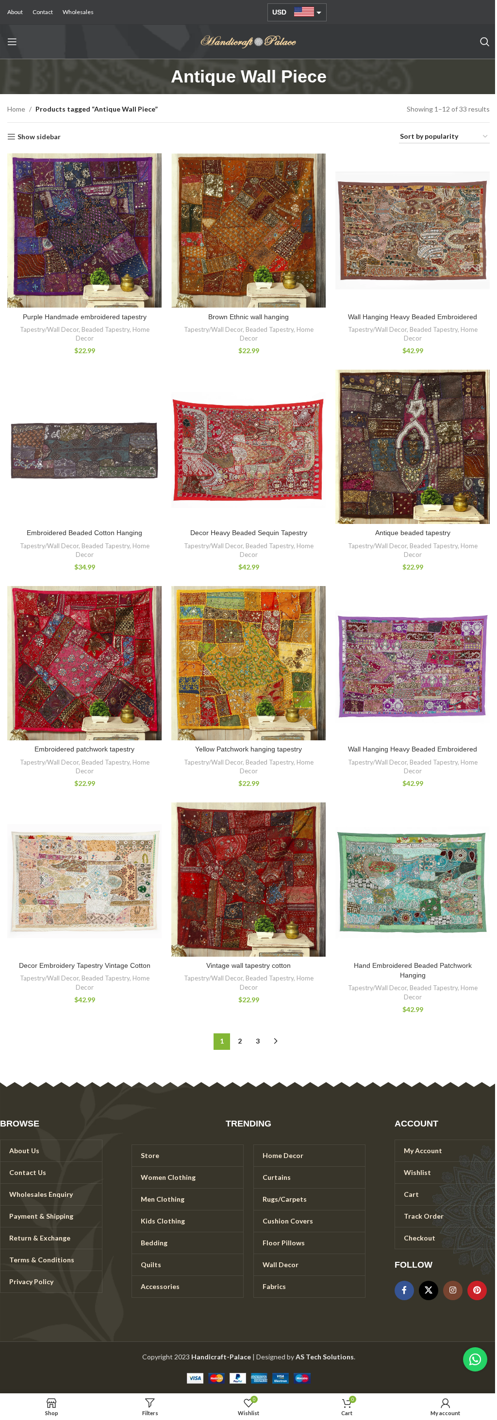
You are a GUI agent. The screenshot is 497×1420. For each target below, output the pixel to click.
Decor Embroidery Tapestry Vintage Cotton (84, 965)
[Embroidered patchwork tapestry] (84, 663)
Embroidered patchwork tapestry (84, 749)
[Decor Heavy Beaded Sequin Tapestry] (248, 447)
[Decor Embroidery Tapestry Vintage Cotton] (84, 879)
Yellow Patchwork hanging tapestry (248, 749)
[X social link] (428, 1290)
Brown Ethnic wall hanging (248, 317)
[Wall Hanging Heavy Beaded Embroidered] (412, 230)
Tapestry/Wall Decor (49, 329)
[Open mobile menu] (12, 41)
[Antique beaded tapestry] (412, 447)
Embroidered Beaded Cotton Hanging (84, 533)
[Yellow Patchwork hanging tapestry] (248, 663)
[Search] (485, 41)
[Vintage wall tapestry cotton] (248, 879)
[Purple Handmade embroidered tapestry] (84, 230)
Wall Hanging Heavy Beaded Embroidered (412, 317)
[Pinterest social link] (477, 1290)
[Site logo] (248, 41)
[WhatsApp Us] (475, 1359)
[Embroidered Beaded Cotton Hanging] (84, 447)
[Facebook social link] (404, 1290)
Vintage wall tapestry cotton (248, 965)
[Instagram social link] (453, 1290)
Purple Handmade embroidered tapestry (85, 317)
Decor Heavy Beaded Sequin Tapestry (248, 533)
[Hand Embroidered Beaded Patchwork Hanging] (412, 879)
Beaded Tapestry (106, 329)
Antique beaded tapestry (412, 533)
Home (16, 109)
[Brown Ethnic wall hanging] (248, 230)
